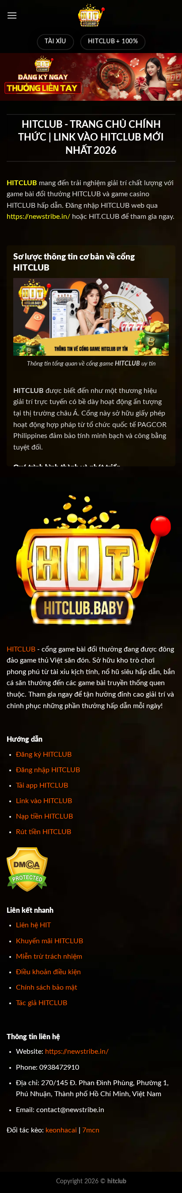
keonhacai (61, 1130)
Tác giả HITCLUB (41, 1002)
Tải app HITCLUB (42, 785)
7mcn (90, 1130)
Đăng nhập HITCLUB (48, 770)
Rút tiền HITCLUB (43, 831)
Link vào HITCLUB (44, 800)
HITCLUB (21, 649)
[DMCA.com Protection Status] (27, 869)
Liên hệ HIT (33, 925)
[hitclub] (91, 15)
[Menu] (12, 15)
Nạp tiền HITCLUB (44, 816)
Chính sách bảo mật (46, 987)
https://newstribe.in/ (38, 216)
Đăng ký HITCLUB (44, 754)
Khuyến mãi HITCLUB (49, 941)
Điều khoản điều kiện (48, 972)
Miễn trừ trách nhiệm (49, 956)
